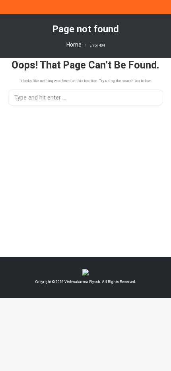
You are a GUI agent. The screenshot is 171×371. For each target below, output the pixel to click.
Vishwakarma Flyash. (82, 282)
